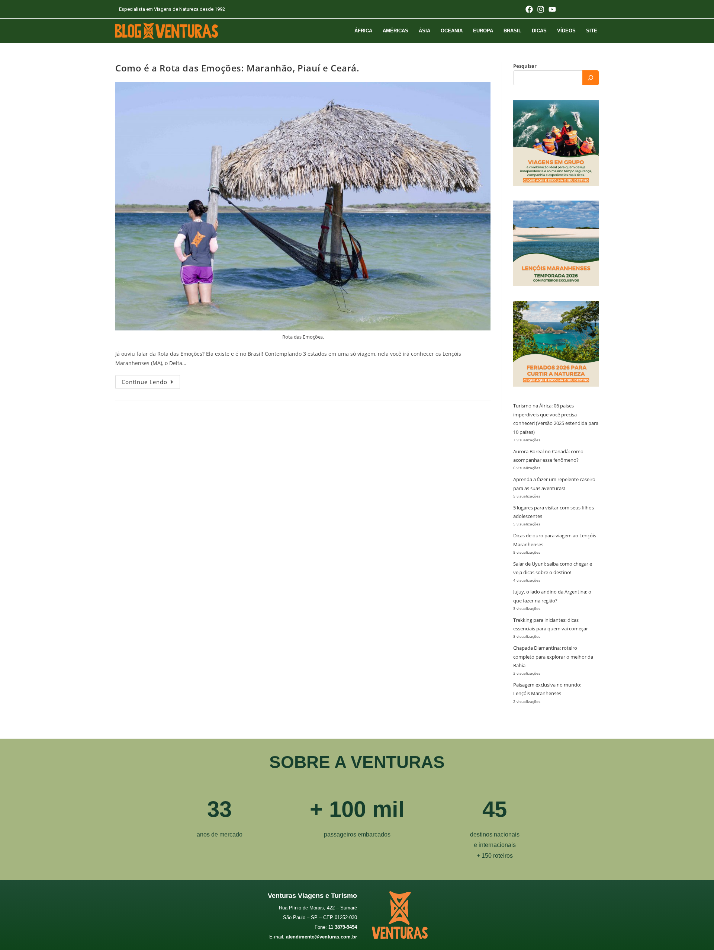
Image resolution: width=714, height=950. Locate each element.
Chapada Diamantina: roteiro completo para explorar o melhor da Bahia (553, 656)
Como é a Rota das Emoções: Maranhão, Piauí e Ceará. (237, 68)
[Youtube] (552, 9)
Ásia (424, 30)
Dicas (539, 30)
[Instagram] (540, 9)
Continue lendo (151, 380)
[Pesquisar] (590, 77)
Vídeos (566, 30)
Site (591, 30)
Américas (395, 30)
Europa (483, 30)
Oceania (452, 30)
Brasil (512, 30)
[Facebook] (529, 9)
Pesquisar (525, 66)
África (363, 30)
